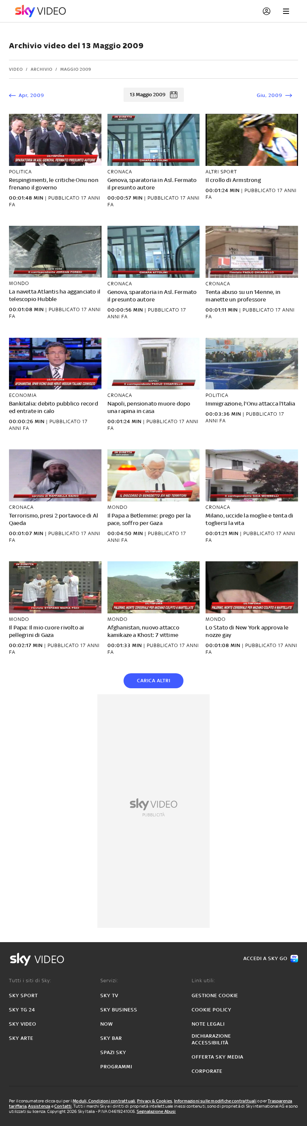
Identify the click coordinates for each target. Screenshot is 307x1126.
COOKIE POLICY (211, 1010)
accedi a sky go (265, 958)
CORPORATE (207, 1071)
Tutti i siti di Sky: (30, 980)
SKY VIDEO (22, 1024)
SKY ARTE (21, 1038)
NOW (106, 1024)
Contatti (63, 1106)
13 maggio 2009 (147, 94)
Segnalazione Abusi (156, 1111)
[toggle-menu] (286, 11)
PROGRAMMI (116, 1066)
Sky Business (118, 1010)
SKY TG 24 (22, 1010)
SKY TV (109, 995)
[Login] (266, 11)
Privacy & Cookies (154, 1101)
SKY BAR (111, 1038)
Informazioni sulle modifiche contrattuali (215, 1101)
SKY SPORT (23, 995)
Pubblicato (64, 198)
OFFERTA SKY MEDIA (217, 1057)
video (16, 69)
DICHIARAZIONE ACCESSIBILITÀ (211, 1039)
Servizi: (109, 980)
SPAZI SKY (113, 1052)
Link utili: (203, 980)
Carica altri (153, 680)
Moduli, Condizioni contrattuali (104, 1101)
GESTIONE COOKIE (215, 995)
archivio (41, 69)
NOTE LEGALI (208, 1024)
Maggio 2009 (75, 69)
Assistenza (39, 1106)
